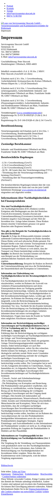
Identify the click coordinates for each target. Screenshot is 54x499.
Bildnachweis (7, 465)
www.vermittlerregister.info (29, 113)
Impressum (6, 474)
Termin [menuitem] (10, 11)
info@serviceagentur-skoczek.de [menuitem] (21, 13)
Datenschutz (17, 474)
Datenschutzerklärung (38, 489)
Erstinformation (32, 474)
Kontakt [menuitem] (10, 8)
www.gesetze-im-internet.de (34, 190)
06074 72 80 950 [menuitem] (14, 16)
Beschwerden (46, 474)
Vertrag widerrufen (18, 476)
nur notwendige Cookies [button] (31, 491)
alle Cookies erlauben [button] (10, 491)
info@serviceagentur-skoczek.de (22, 57)
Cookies (6, 476)
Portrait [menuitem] (10, 6)
